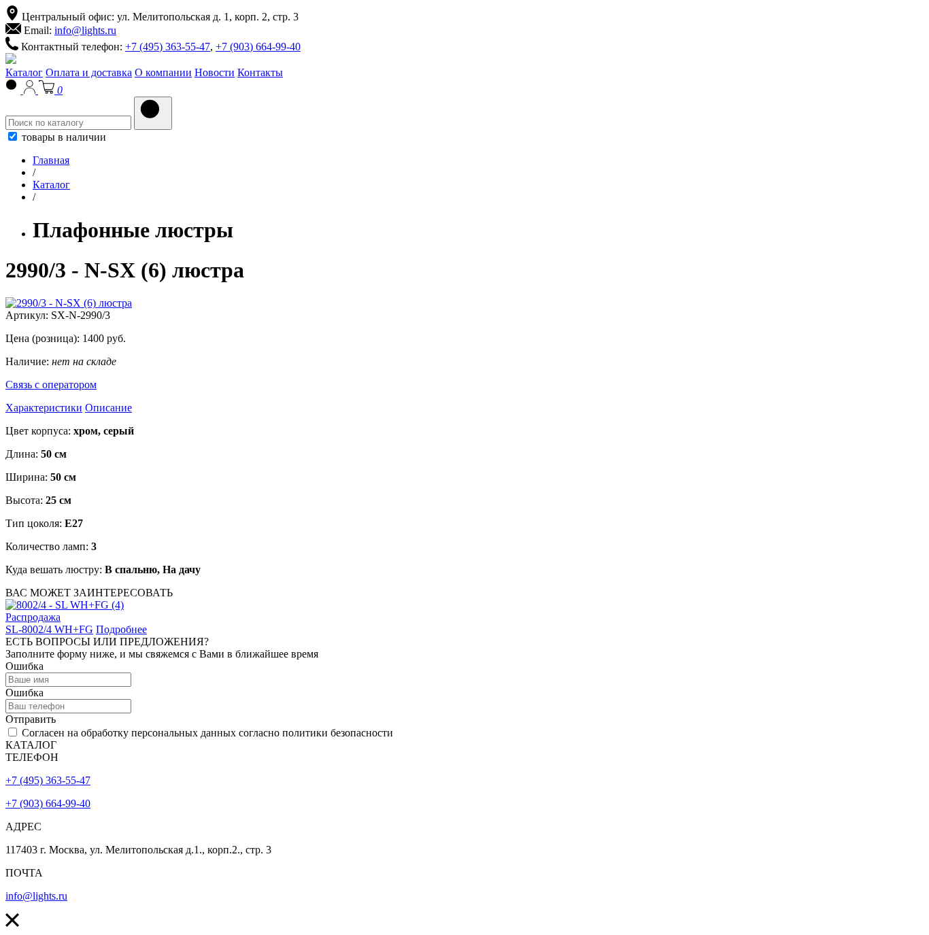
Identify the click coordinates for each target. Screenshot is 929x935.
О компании (163, 72)
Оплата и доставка (89, 72)
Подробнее (121, 629)
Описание (108, 407)
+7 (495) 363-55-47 (167, 46)
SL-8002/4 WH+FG (49, 629)
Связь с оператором (51, 384)
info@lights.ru (85, 30)
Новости (215, 72)
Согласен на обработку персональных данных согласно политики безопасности (206, 732)
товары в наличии (62, 137)
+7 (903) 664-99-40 (258, 46)
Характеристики (43, 407)
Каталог (24, 72)
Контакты (260, 72)
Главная (51, 160)
